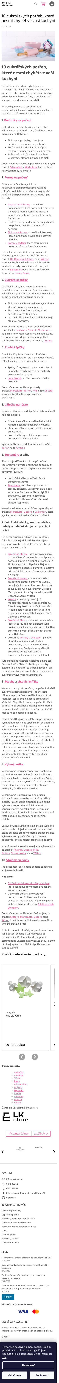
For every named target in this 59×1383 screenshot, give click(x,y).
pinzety (24, 637)
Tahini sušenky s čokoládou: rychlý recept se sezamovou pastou (23, 1275)
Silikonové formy (18, 232)
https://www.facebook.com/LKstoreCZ (25, 1191)
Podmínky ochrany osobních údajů (18, 1217)
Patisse (6, 853)
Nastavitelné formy (19, 204)
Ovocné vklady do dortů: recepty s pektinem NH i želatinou (25, 1265)
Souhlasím (42, 1375)
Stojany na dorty (17, 860)
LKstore (48, 340)
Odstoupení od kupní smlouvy (16, 1221)
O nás (4, 1229)
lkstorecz (11, 1196)
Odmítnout (14, 1375)
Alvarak (32, 329)
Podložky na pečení (17, 120)
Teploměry (12, 454)
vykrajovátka (20, 1084)
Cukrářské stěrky (17, 553)
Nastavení (28, 1365)
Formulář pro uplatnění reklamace (19, 1225)
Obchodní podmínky (11, 1209)
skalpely (35, 637)
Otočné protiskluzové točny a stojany (29, 883)
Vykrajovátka (14, 764)
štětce (17, 1078)
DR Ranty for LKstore (22, 258)
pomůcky (18, 1075)
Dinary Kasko (22, 272)
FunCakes (21, 329)
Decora (48, 390)
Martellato (31, 166)
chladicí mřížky (27, 681)
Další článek (41, 1133)
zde (4, 1357)
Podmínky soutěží (10, 1237)
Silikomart (16, 166)
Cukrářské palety (18, 578)
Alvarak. (20, 447)
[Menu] (52, 4)
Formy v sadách (17, 242)
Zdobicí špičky (15, 347)
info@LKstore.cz (14, 1178)
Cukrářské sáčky (16, 279)
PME (35, 390)
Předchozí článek (18, 1133)
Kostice (12, 599)
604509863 (12, 1182)
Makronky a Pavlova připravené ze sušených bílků (26, 1256)
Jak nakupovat (9, 1233)
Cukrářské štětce (17, 619)
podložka (18, 1072)
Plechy (10, 681)
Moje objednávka (10, 1241)
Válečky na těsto (16, 404)
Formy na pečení (16, 177)
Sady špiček (14, 377)
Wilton (44, 258)
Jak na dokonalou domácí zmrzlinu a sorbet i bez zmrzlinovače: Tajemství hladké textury (25, 1286)
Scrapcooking (18, 853)
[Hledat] (35, 4)
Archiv (8, 1295)
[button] (52, 1151)
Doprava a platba (10, 1213)
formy (17, 1081)
